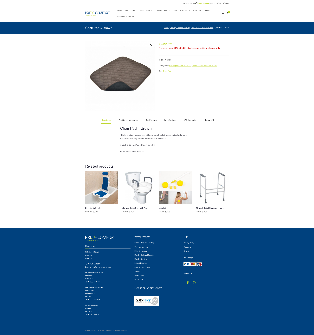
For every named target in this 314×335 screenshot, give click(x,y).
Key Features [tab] (151, 120)
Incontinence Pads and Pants (202, 28)
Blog (134, 10)
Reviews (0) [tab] (209, 120)
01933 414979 (93, 282)
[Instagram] (194, 282)
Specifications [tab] (170, 120)
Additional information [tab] (128, 120)
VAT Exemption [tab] (190, 120)
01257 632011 (94, 314)
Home (119, 10)
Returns (186, 251)
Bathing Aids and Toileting (180, 28)
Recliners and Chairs (142, 267)
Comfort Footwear (141, 247)
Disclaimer (187, 247)
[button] (169, 10)
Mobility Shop (162, 10)
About (127, 10)
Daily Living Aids (140, 251)
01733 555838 (94, 300)
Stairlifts (137, 271)
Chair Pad (167, 71)
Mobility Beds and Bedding (144, 255)
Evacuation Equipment (125, 16)
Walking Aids (139, 275)
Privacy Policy (188, 243)
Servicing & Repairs (180, 10)
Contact (207, 10)
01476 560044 (94, 264)
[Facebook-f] (188, 282)
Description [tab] (106, 120)
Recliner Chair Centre (146, 10)
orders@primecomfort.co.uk (100, 267)
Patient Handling (140, 263)
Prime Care (197, 10)
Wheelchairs (139, 279)
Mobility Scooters (140, 259)
